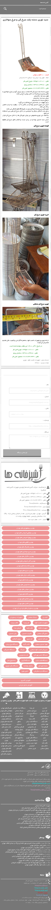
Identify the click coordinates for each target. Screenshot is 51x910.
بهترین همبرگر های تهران (25, 547)
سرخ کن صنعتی (32, 710)
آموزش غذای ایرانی (25, 685)
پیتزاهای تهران (6, 713)
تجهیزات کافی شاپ (19, 700)
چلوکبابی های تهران (6, 710)
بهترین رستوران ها (6, 702)
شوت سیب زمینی (32, 743)
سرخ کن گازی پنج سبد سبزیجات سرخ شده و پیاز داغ (34, 819)
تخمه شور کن (42, 666)
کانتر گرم (26, 644)
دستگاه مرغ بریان (12, 644)
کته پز (45, 740)
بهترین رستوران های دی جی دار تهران (25, 608)
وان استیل (12, 633)
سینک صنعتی (32, 617)
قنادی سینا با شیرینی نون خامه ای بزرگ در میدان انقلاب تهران (21, 843)
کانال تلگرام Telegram (41, 888)
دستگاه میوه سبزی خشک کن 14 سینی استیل (36, 816)
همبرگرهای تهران (6, 708)
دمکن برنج (45, 746)
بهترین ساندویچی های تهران (25, 584)
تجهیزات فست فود (33, 340)
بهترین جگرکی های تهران (25, 556)
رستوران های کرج (6, 754)
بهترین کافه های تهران (25, 594)
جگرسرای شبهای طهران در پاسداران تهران (37, 814)
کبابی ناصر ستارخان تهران (38, 845)
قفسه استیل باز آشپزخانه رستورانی (39, 825)
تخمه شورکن (19, 716)
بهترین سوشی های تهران (25, 589)
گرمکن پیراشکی (19, 727)
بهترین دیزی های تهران (25, 570)
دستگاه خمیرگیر (9, 649)
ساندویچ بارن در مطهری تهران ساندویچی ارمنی (26, 856)
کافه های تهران (6, 748)
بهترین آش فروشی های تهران (25, 561)
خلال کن (44, 732)
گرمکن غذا (17, 628)
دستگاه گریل (25, 660)
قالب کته (30, 628)
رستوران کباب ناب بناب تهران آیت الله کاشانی (31, 858)
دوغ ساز (44, 729)
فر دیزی (29, 639)
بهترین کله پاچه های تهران (25, 565)
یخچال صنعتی (45, 748)
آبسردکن (19, 748)
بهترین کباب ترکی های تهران (25, 575)
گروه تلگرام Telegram (41, 890)
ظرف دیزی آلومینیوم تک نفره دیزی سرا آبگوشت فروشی (28, 862)
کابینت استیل (26, 633)
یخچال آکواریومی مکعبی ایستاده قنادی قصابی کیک (35, 827)
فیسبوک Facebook (42, 895)
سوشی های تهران (6, 743)
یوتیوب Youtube (43, 893)
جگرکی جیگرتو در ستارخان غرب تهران (32, 847)
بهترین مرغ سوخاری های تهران (26, 551)
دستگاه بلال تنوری (12, 666)
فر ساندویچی (23, 655)
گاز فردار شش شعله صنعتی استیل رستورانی (36, 821)
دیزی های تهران (6, 724)
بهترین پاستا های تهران (25, 580)
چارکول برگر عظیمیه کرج (43, 812)
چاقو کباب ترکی (31, 724)
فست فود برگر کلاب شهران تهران (35, 865)
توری (43, 340)
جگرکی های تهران (6, 716)
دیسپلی (19, 724)
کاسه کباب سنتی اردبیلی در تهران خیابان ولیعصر (20, 852)
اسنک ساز (19, 743)
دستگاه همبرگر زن (32, 740)
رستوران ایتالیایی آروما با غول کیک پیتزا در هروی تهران (24, 849)
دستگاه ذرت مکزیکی (40, 671)
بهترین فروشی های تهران (25, 532)
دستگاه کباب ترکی (41, 660)
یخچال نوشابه (28, 666)
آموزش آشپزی (25, 680)
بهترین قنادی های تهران (25, 598)
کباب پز (45, 617)
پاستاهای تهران (6, 719)
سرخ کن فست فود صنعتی (38, 649)
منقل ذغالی (44, 719)
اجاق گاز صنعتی (42, 633)
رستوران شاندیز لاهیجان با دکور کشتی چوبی (30, 854)
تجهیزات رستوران (16, 617)
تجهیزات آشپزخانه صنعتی (42, 806)
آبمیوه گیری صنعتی (19, 746)
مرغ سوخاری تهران (6, 735)
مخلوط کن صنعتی (19, 740)
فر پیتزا (26, 622)
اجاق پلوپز (24, 671)
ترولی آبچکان (17, 639)
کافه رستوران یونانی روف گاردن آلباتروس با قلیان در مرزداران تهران (29, 810)
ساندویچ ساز (11, 660)
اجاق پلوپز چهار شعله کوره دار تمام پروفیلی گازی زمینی (33, 823)
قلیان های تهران (6, 751)
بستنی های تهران (6, 746)
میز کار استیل (42, 639)
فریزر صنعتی (32, 748)
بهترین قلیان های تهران (25, 603)
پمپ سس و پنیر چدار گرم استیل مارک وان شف (35, 808)
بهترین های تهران (25, 528)
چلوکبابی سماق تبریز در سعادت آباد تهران (31, 860)
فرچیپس (31, 746)
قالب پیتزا (14, 622)
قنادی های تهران (6, 732)
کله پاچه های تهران (6, 721)
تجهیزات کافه (42, 628)
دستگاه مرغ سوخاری (32, 732)
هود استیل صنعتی (41, 644)
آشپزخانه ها (44, 2)
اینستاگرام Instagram (41, 885)
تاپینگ (22, 649)
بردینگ (32, 735)
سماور (19, 721)
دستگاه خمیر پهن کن (40, 655)
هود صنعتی (44, 724)
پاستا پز (19, 732)
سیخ (44, 737)
